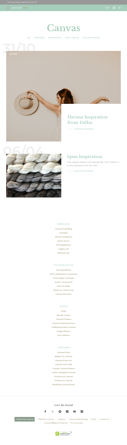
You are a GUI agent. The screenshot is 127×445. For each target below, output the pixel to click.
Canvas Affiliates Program (55, 423)
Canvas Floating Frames (63, 323)
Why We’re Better (46, 419)
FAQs (63, 311)
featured (39, 38)
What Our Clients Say (63, 290)
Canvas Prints (63, 352)
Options (61, 419)
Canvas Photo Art (63, 360)
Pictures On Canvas (63, 376)
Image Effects (63, 331)
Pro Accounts (77, 423)
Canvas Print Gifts (63, 364)
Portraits (64, 233)
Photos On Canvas (63, 380)
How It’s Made (63, 286)
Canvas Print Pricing (78, 419)
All (29, 38)
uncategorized (91, 38)
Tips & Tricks (72, 38)
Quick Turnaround (63, 282)
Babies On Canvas (63, 356)
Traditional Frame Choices (63, 327)
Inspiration (54, 38)
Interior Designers (63, 237)
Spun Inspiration (84, 156)
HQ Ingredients (63, 270)
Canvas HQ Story (64, 294)
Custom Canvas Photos (63, 368)
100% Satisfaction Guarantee (63, 274)
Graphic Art (63, 249)
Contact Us (105, 419)
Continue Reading (84, 129)
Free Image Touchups (63, 278)
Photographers (63, 245)
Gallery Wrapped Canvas (63, 372)
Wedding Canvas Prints (63, 384)
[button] (107, 7)
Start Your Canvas (25, 419)
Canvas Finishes (63, 319)
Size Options (63, 335)
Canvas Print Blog (63, 229)
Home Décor (63, 241)
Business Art (63, 253)
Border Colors (63, 315)
